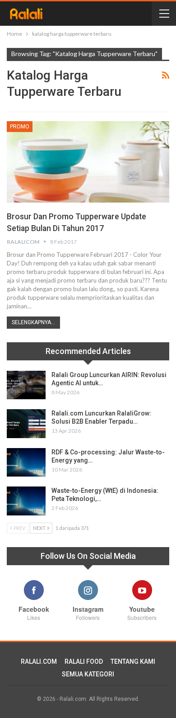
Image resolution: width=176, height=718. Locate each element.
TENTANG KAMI (133, 661)
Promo (19, 126)
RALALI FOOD (84, 661)
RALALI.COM (39, 661)
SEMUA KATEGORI (88, 674)
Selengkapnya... (33, 322)
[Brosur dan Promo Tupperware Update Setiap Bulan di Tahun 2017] (88, 162)
